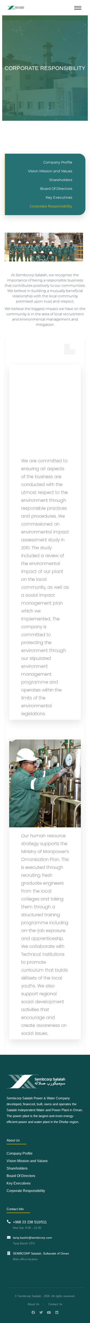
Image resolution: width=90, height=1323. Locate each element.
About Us (33, 1304)
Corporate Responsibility (51, 206)
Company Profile (57, 162)
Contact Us (55, 1304)
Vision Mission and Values (50, 171)
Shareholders (60, 180)
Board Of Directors (56, 189)
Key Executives (59, 197)
